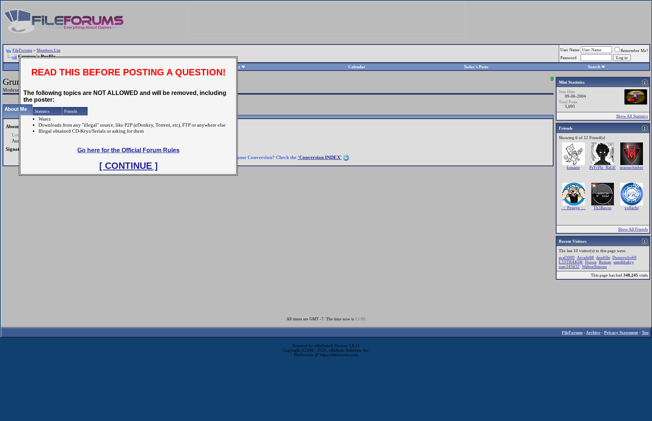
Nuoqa (591, 262)
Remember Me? (634, 50)
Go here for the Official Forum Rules (128, 150)
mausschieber (631, 167)
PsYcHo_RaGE (602, 167)
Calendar (356, 66)
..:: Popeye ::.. (573, 207)
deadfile (603, 257)
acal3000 (567, 257)
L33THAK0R (571, 262)
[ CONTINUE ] (128, 166)
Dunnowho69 (624, 257)
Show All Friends (633, 229)
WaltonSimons (594, 266)
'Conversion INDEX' (320, 157)
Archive (593, 332)
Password (568, 57)
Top (645, 332)
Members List (48, 50)
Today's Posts (476, 66)
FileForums (22, 50)
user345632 (569, 266)
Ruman (605, 262)
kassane (573, 167)
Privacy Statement (621, 332)
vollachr (631, 207)
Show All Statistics (632, 116)
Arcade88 (585, 257)
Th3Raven (603, 207)
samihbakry (624, 262)
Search (594, 66)
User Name (570, 49)
